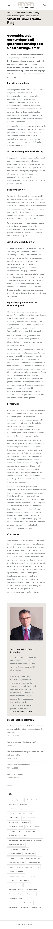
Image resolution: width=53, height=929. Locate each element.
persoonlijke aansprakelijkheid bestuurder (25, 858)
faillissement (13, 822)
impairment (30, 831)
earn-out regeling (25, 813)
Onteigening (29, 854)
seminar (33, 876)
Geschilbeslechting (16, 827)
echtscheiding (14, 818)
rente (11, 867)
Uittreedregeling (15, 894)
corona (37, 809)
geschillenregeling (34, 827)
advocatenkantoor (33, 800)
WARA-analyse (37, 907)
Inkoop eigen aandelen (17, 836)
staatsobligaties (15, 885)
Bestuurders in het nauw (16, 774)
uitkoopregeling (32, 890)
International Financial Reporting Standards (25, 840)
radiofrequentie (34, 863)
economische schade (30, 818)
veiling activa (30, 894)
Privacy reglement (30, 924)
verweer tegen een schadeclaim (20, 903)
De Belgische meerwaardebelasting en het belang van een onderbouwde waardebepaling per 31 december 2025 (26, 729)
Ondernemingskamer (16, 845)
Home (9, 13)
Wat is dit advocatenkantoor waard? (21, 742)
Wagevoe (24, 907)
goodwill (12, 831)
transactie (29, 885)
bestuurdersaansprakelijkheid (20, 809)
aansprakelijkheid (15, 800)
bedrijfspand (25, 804)
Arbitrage (12, 804)
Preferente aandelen (16, 863)
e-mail (27, 667)
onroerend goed (15, 854)
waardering (13, 907)
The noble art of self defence (18, 764)
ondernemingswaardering (18, 849)
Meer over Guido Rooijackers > (22, 711)
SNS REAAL (12, 881)
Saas (37, 867)
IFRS (20, 831)
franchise (25, 822)
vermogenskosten (15, 898)
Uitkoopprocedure (16, 890)
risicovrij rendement (24, 867)
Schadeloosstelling (16, 872)
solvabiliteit (25, 881)
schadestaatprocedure (17, 876)
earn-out (12, 813)
